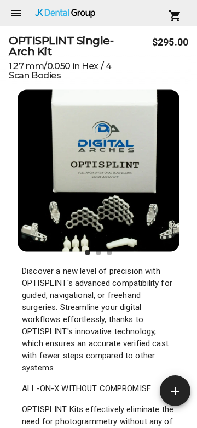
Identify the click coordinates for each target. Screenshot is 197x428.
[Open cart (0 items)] (175, 16)
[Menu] (16, 13)
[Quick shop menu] (175, 390)
